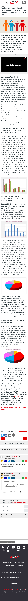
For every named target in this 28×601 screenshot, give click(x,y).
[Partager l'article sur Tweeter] (2, 436)
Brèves (23, 589)
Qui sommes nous (19, 562)
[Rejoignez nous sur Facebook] (24, 547)
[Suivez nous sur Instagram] (4, 550)
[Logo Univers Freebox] (14, 2)
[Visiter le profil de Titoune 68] (1, 474)
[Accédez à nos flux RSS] (3, 547)
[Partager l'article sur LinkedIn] (10, 436)
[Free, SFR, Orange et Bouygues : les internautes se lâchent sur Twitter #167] (3, 438)
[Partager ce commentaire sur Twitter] (9, 461)
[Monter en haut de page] (14, 461)
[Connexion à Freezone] (24, 2)
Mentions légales (7, 562)
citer (5, 460)
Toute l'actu (16, 589)
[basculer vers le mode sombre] (6, 2)
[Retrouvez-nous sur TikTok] (8, 547)
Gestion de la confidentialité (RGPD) (11, 572)
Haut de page (13, 583)
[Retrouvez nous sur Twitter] (18, 547)
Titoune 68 (15, 474)
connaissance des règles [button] (19, 502)
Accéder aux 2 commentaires (14, 443)
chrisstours (15, 456)
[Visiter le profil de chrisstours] (1, 457)
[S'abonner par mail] (13, 436)
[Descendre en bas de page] (12, 461)
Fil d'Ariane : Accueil (6, 589)
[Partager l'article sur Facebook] (6, 436)
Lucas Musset (22, 431)
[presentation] (1, 514)
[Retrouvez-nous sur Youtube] (13, 547)
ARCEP (17, 396)
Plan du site (20, 565)
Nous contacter (10, 565)
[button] (1, 514)
